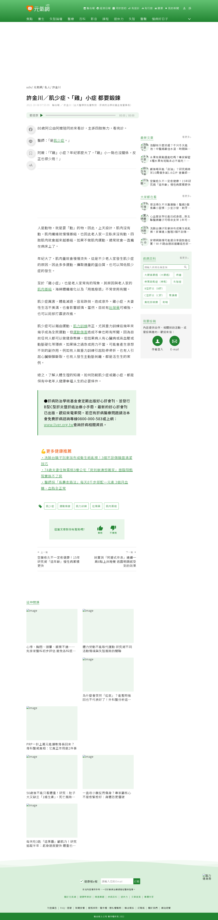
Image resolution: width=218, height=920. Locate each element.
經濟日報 (105, 8)
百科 (82, 19)
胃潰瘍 (173, 295)
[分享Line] (30, 141)
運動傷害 (80, 331)
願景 (160, 8)
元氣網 (38, 87)
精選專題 (99, 897)
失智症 (177, 281)
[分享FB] (30, 129)
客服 (69, 907)
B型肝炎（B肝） (154, 288)
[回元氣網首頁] (41, 8)
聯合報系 (129, 908)
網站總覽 (166, 908)
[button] (189, 18)
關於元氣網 (70, 897)
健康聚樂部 (85, 897)
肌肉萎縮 (44, 289)
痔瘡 (179, 275)
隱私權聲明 (115, 907)
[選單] (190, 8)
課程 (105, 19)
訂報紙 (141, 908)
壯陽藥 (114, 307)
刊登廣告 (52, 908)
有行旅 (148, 8)
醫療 (71, 19)
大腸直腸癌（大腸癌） (158, 275)
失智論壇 (56, 19)
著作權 (103, 907)
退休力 (119, 19)
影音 (94, 19)
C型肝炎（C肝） (154, 295)
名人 (47, 87)
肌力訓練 (80, 325)
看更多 (186, 136)
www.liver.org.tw (58, 424)
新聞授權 (80, 908)
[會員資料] (184, 8)
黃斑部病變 (151, 302)
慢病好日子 (160, 19)
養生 (41, 19)
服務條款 (93, 907)
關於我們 (153, 908)
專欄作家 (149, 897)
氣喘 (165, 302)
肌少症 (59, 140)
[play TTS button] (41, 115)
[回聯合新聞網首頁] (29, 8)
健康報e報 (91, 881)
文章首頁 (136, 897)
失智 (132, 19)
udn (29, 87)
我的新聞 (173, 8)
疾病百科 (112, 897)
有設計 (135, 8)
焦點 (29, 19)
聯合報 (90, 8)
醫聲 (143, 19)
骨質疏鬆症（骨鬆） (156, 281)
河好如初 (121, 8)
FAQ (62, 907)
